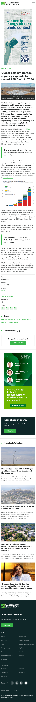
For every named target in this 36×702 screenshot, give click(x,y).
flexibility (4, 322)
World (3, 291)
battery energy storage (8, 320)
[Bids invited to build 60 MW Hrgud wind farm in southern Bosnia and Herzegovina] (18, 456)
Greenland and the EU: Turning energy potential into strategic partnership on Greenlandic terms (16, 586)
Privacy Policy (5, 690)
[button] (33, 3)
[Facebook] (3, 308)
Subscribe (10, 431)
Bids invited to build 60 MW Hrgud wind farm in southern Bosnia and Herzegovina (17, 471)
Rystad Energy (13, 322)
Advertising (4, 672)
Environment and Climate (26, 644)
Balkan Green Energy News (14, 696)
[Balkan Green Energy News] (10, 3)
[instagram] (21, 683)
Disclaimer (4, 676)
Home (3, 636)
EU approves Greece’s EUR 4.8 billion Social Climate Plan (17, 508)
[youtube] (26, 683)
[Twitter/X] (7, 308)
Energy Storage (5, 648)
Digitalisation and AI (7, 655)
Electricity (6, 68)
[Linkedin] (11, 308)
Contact (21, 669)
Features (21, 655)
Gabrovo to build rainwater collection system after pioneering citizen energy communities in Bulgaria (16, 547)
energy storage (26, 320)
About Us (22, 672)
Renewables (22, 636)
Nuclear (3, 652)
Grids (2, 644)
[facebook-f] (12, 683)
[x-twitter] (17, 683)
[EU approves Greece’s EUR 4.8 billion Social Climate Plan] (18, 494)
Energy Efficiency (24, 640)
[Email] (15, 308)
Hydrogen (22, 648)
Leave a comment (18, 343)
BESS (28, 129)
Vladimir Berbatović (7, 296)
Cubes (11, 698)
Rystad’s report (8, 178)
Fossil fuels (22, 652)
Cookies (15, 690)
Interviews (4, 659)
